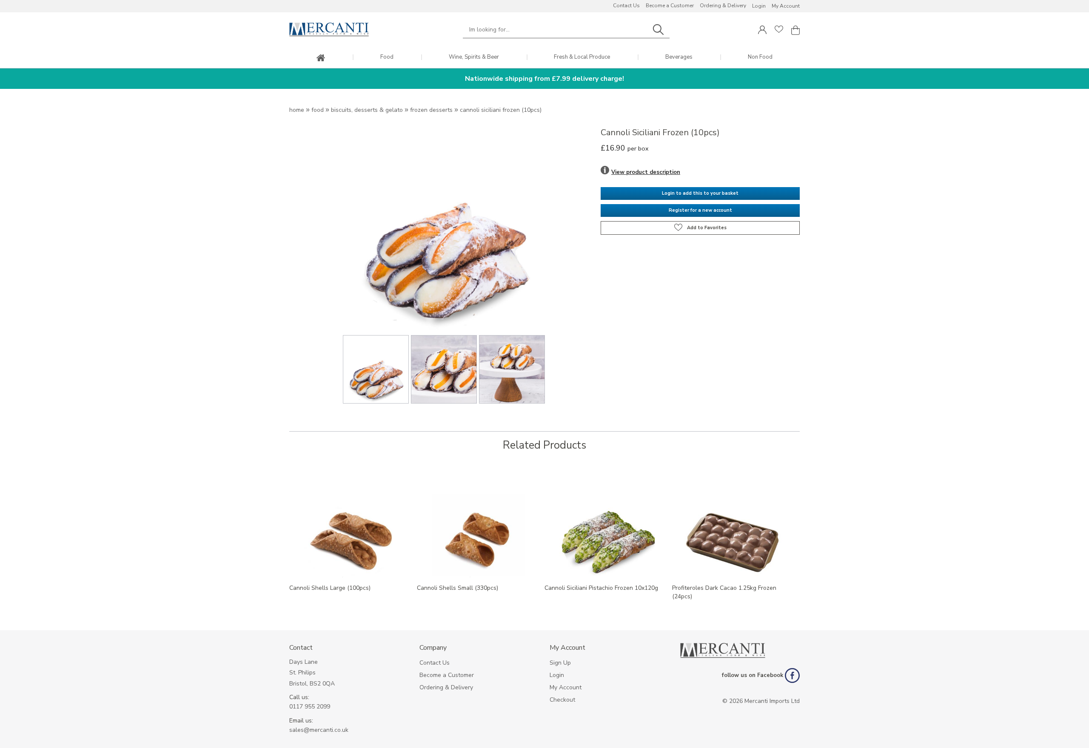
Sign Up (560, 663)
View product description (645, 172)
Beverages (679, 57)
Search (658, 29)
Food (386, 57)
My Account (786, 6)
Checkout (562, 700)
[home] (321, 58)
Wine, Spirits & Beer (474, 57)
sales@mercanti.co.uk (318, 730)
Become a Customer (670, 5)
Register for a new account (700, 210)
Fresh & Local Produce (582, 57)
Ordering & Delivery (723, 5)
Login (759, 6)
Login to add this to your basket (700, 193)
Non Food (760, 57)
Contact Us (626, 5)
